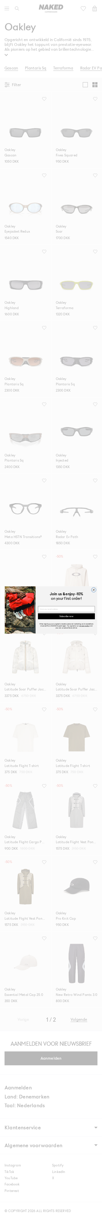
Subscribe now (66, 616)
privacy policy (84, 626)
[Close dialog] (93, 589)
